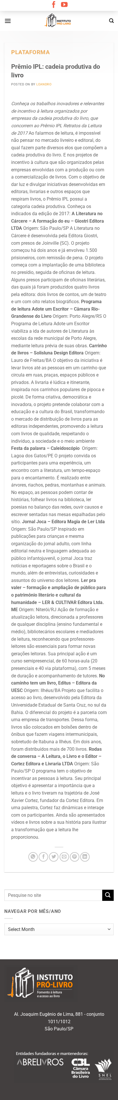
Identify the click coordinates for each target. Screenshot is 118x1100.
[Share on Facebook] (43, 857)
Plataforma (30, 52)
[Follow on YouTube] (64, 5)
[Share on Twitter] (53, 857)
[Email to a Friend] (64, 857)
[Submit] (108, 895)
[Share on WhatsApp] (33, 857)
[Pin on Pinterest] (74, 857)
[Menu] (7, 21)
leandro (44, 84)
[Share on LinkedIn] (85, 857)
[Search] (111, 20)
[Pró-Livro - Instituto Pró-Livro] (59, 21)
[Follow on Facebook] (53, 5)
